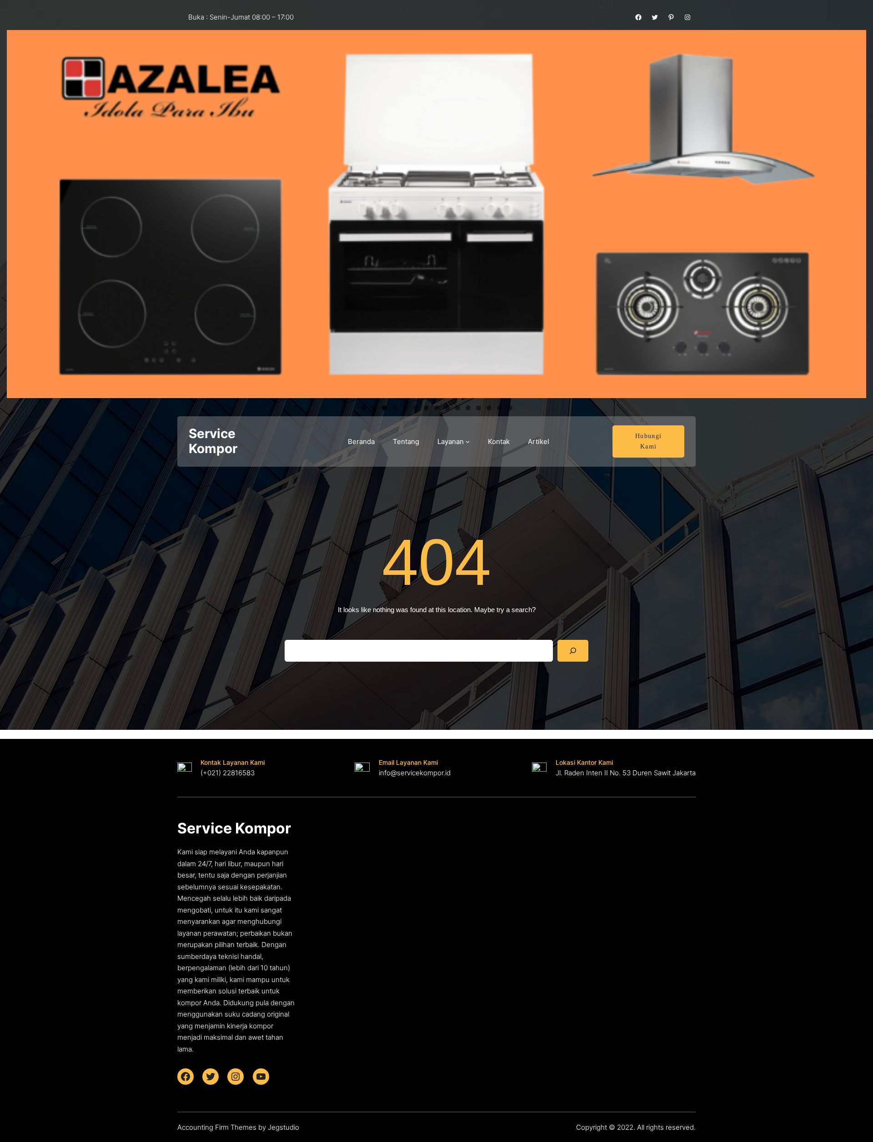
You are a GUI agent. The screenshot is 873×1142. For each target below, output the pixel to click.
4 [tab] (394, 407)
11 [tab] (468, 407)
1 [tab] (363, 407)
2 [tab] (373, 407)
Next (855, 212)
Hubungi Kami (648, 441)
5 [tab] (405, 407)
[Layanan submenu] (468, 441)
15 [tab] (509, 407)
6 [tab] (415, 407)
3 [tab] (384, 407)
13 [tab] (489, 407)
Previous (18, 212)
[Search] (572, 651)
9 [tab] (447, 407)
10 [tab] (457, 407)
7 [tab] (426, 407)
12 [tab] (478, 407)
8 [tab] (436, 407)
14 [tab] (499, 407)
